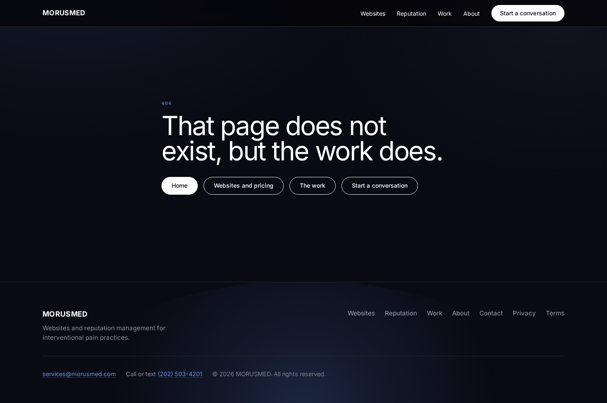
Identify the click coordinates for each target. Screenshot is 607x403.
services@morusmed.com (79, 373)
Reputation (411, 13)
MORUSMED (64, 13)
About (471, 13)
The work (313, 185)
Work (445, 13)
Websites (372, 13)
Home (179, 185)
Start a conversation (528, 13)
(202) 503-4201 (180, 373)
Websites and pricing (243, 185)
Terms (555, 313)
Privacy (524, 313)
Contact (491, 313)
